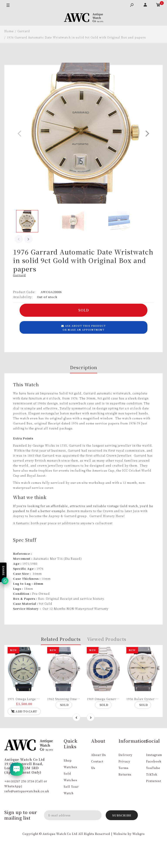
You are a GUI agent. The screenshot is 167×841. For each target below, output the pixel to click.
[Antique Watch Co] (83, 18)
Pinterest (153, 781)
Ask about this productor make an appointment (84, 327)
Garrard (19, 275)
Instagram (154, 755)
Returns (125, 774)
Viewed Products (106, 639)
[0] (158, 5)
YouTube (153, 768)
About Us (98, 755)
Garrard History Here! (107, 516)
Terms (124, 768)
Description (83, 367)
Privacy (124, 761)
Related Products (61, 639)
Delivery (125, 755)
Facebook (153, 761)
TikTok (151, 774)
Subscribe (121, 815)
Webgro (138, 834)
